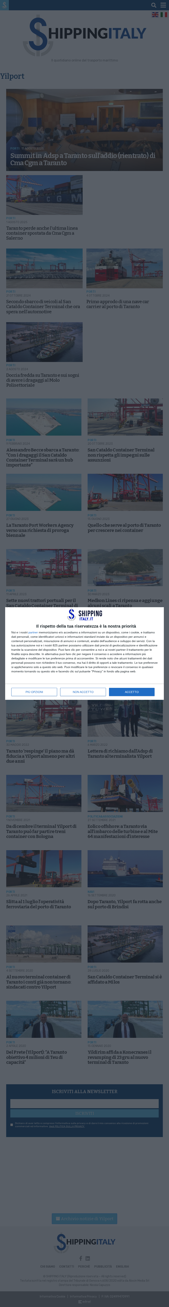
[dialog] (84, 653)
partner (33, 632)
